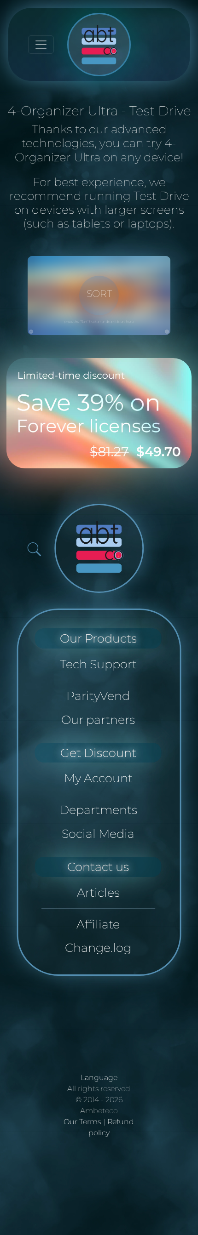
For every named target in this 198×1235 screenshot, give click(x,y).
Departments (98, 809)
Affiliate (98, 924)
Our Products (98, 638)
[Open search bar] (34, 549)
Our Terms (82, 1121)
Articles (98, 892)
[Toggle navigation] (41, 44)
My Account (98, 778)
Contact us (98, 866)
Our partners (98, 719)
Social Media (98, 833)
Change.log (98, 947)
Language (99, 1077)
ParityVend (98, 696)
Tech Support (98, 664)
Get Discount (98, 753)
